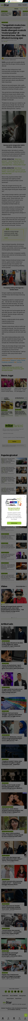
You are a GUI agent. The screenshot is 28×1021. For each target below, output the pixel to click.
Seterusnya (14, 523)
